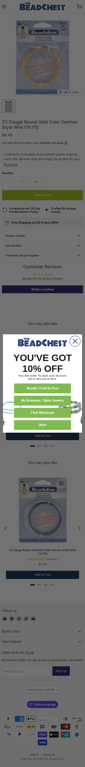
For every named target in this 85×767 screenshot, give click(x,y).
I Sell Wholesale (42, 412)
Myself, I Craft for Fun (43, 388)
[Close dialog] (75, 341)
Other (42, 425)
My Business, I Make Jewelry (42, 400)
